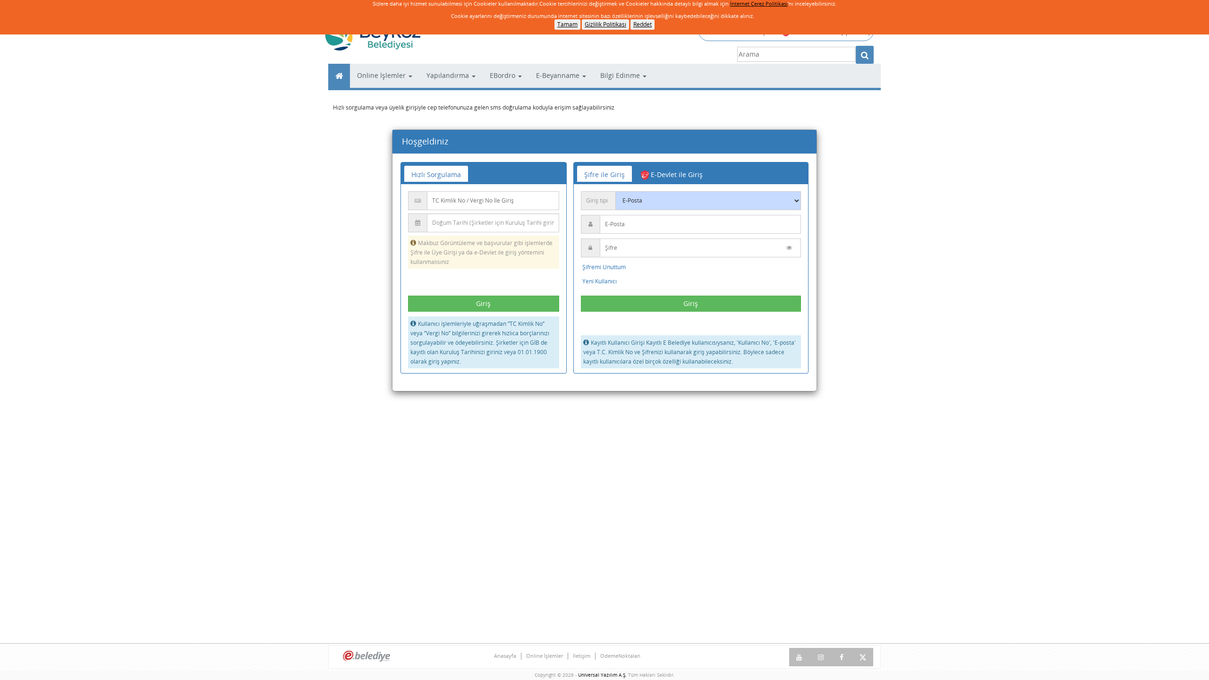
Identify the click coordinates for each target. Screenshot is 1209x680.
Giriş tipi (597, 200)
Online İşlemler (544, 656)
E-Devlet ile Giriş (676, 174)
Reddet (642, 24)
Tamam (567, 24)
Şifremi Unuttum (604, 267)
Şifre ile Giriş (604, 174)
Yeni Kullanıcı (599, 281)
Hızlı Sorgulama (436, 174)
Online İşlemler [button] (382, 75)
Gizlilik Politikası (605, 24)
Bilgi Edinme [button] (621, 75)
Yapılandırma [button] (448, 75)
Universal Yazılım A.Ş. (603, 675)
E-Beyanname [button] (558, 75)
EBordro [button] (503, 75)
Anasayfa (505, 656)
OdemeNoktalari (620, 656)
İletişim (581, 656)
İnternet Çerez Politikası (759, 3)
